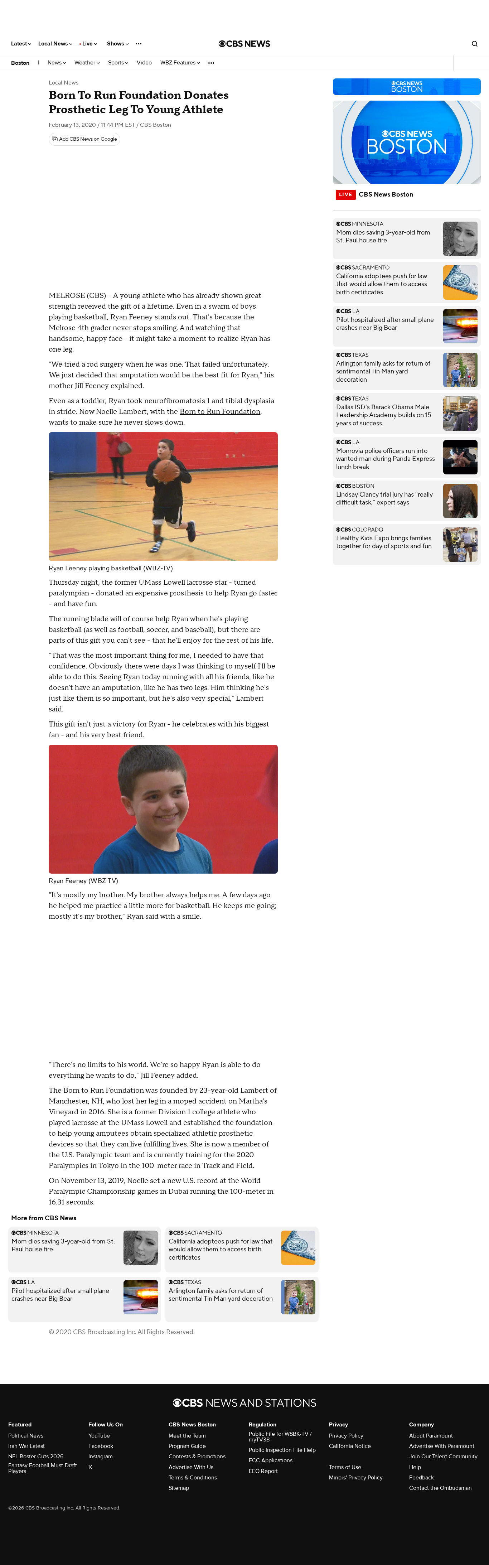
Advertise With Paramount (441, 1446)
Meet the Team (187, 1436)
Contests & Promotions (197, 1456)
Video (144, 62)
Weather (85, 62)
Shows (116, 44)
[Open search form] (474, 43)
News (55, 62)
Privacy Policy (346, 1436)
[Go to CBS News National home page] (244, 43)
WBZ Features (178, 62)
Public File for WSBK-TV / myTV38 (280, 1437)
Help (415, 1467)
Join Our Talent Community (443, 1456)
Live (88, 43)
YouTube (99, 1436)
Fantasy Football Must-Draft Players (42, 1468)
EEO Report (263, 1471)
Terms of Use (345, 1467)
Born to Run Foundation (220, 411)
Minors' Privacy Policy (356, 1478)
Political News (25, 1436)
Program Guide (187, 1446)
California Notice (350, 1446)
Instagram (100, 1456)
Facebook (100, 1446)
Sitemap (179, 1488)
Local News (53, 44)
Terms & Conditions (193, 1478)
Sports (116, 62)
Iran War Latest (26, 1446)
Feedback (421, 1478)
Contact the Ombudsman (440, 1488)
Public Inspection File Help (282, 1450)
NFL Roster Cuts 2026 (35, 1456)
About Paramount (431, 1436)
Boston (20, 63)
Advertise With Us (191, 1467)
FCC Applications (270, 1460)
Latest (19, 44)
